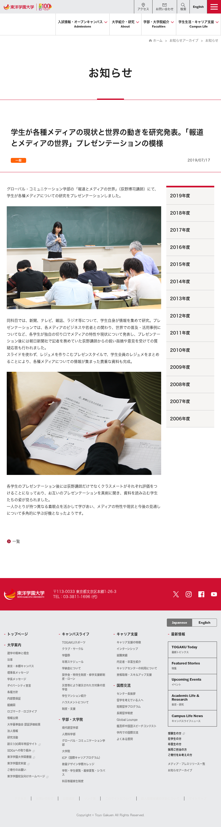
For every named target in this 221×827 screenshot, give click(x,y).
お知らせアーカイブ (184, 40)
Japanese (179, 622)
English (204, 622)
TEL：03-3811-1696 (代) (75, 597)
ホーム (158, 40)
